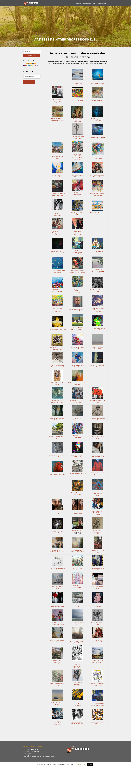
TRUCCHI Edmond (77, 682)
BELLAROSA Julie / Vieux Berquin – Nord (57, 101)
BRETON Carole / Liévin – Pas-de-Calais (77, 120)
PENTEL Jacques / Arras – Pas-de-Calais (98, 568)
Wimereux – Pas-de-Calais (77, 685)
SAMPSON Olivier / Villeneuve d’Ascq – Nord (57, 623)
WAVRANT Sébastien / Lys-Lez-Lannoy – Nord (77, 722)
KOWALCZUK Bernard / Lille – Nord (97, 401)
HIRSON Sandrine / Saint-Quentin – (77, 383)
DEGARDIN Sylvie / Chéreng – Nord (77, 213)
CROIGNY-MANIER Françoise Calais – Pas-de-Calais (57, 194)
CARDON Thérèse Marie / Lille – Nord (77, 137)
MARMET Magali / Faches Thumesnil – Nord (98, 493)
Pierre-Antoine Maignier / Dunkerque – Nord (97, 474)
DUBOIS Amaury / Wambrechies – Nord (57, 290)
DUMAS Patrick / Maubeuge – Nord (97, 290)
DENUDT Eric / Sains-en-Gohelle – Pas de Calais (77, 252)
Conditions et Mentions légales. (32, 751)
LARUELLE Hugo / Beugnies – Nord (98, 418)
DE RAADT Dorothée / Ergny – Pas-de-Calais (57, 271)
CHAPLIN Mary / (97, 157)
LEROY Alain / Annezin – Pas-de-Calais (77, 455)
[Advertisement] (65, 26)
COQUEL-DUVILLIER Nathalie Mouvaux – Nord (97, 175)
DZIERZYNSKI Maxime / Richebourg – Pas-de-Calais (98, 310)
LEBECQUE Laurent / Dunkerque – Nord (77, 437)
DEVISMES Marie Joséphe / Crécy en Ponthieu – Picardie (77, 271)
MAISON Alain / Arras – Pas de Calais (77, 493)
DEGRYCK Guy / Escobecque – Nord (97, 213)
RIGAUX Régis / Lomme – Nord (97, 587)
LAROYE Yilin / (77, 418)
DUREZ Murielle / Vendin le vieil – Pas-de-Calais (57, 310)
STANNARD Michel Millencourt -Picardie (57, 662)
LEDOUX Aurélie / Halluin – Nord (98, 437)
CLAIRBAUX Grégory (77, 175)
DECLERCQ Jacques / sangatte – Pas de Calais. (57, 213)
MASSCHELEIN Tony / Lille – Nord (57, 512)
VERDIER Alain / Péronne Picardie (57, 703)
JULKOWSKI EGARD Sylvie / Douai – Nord (77, 401)
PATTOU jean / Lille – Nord (77, 568)
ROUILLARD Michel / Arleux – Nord (77, 605)
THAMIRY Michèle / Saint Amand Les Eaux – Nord (97, 662)
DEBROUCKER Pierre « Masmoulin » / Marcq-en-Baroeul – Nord (77, 194)
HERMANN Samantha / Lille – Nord (57, 383)
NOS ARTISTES (87, 3)
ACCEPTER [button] (90, 764)
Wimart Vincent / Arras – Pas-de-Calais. (97, 722)
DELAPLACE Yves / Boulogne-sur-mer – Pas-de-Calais (57, 232)
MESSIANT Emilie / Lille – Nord (57, 532)
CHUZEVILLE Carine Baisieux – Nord (57, 175)
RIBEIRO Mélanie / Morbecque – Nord (77, 587)
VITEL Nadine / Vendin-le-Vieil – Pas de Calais (57, 722)
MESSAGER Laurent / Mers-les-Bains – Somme (97, 512)
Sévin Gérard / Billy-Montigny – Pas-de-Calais (57, 641)
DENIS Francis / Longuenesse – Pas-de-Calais (77, 232)
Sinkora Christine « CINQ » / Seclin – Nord (77, 641)
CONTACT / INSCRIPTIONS (99, 3)
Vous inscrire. (27, 753)
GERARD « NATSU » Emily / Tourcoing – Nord (57, 348)
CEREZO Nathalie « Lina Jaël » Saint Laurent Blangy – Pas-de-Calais (77, 156)
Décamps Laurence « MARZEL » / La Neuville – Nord (97, 194)
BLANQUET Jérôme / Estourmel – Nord (77, 101)
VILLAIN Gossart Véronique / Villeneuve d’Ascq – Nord (97, 704)
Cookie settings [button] (81, 764)
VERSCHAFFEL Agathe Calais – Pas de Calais (77, 703)
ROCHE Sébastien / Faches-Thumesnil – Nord (57, 605)
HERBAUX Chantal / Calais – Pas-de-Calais (77, 366)
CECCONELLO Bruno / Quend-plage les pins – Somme (57, 156)
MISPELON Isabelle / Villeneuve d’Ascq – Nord (77, 550)
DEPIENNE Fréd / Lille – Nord (97, 252)
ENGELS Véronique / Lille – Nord (57, 329)
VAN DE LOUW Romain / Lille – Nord (97, 684)
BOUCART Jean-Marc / (97, 100)
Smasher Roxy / (98, 640)
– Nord (97, 624)
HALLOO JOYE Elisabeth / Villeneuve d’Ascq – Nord (57, 366)
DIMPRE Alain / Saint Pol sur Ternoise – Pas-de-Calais (98, 271)
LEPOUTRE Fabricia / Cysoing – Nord (57, 455)
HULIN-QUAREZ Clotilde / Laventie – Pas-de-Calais (57, 401)
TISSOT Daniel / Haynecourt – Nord (57, 684)
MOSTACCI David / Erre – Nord (98, 551)
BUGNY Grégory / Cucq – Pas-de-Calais (97, 119)
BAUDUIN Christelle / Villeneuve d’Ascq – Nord (97, 82)
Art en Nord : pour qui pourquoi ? (32, 749)
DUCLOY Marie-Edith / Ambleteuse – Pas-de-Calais (77, 290)
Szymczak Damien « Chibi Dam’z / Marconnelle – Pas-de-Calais (77, 665)
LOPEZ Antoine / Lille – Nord (57, 474)
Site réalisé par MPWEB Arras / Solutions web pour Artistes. (39, 756)
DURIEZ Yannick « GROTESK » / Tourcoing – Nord (77, 309)
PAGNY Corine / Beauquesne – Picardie (57, 568)
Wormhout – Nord (77, 419)
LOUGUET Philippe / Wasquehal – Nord (77, 474)
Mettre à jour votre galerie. (30, 755)
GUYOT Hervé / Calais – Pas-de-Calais (98, 347)
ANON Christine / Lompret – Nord (77, 82)
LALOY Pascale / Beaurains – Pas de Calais (57, 418)
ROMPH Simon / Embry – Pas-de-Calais (97, 605)
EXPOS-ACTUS (77, 3)
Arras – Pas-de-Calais (97, 642)
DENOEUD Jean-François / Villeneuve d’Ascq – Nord (57, 252)
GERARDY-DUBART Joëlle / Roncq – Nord (77, 347)
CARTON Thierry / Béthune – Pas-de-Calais (98, 138)
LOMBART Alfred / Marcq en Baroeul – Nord (97, 455)
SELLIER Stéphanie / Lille (97, 622)
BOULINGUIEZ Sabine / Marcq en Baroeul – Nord (57, 119)
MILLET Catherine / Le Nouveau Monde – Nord (57, 550)
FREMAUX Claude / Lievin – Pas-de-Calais (98, 329)
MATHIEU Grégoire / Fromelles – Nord (77, 512)
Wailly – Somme (97, 158)
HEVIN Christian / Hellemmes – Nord (98, 366)
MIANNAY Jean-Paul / (77, 532)
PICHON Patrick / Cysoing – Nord (57, 587)
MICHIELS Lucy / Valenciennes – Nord (97, 532)
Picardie (77, 384)
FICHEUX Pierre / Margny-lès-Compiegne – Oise (77, 329)
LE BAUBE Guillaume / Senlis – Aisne (57, 437)
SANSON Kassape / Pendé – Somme (77, 623)
